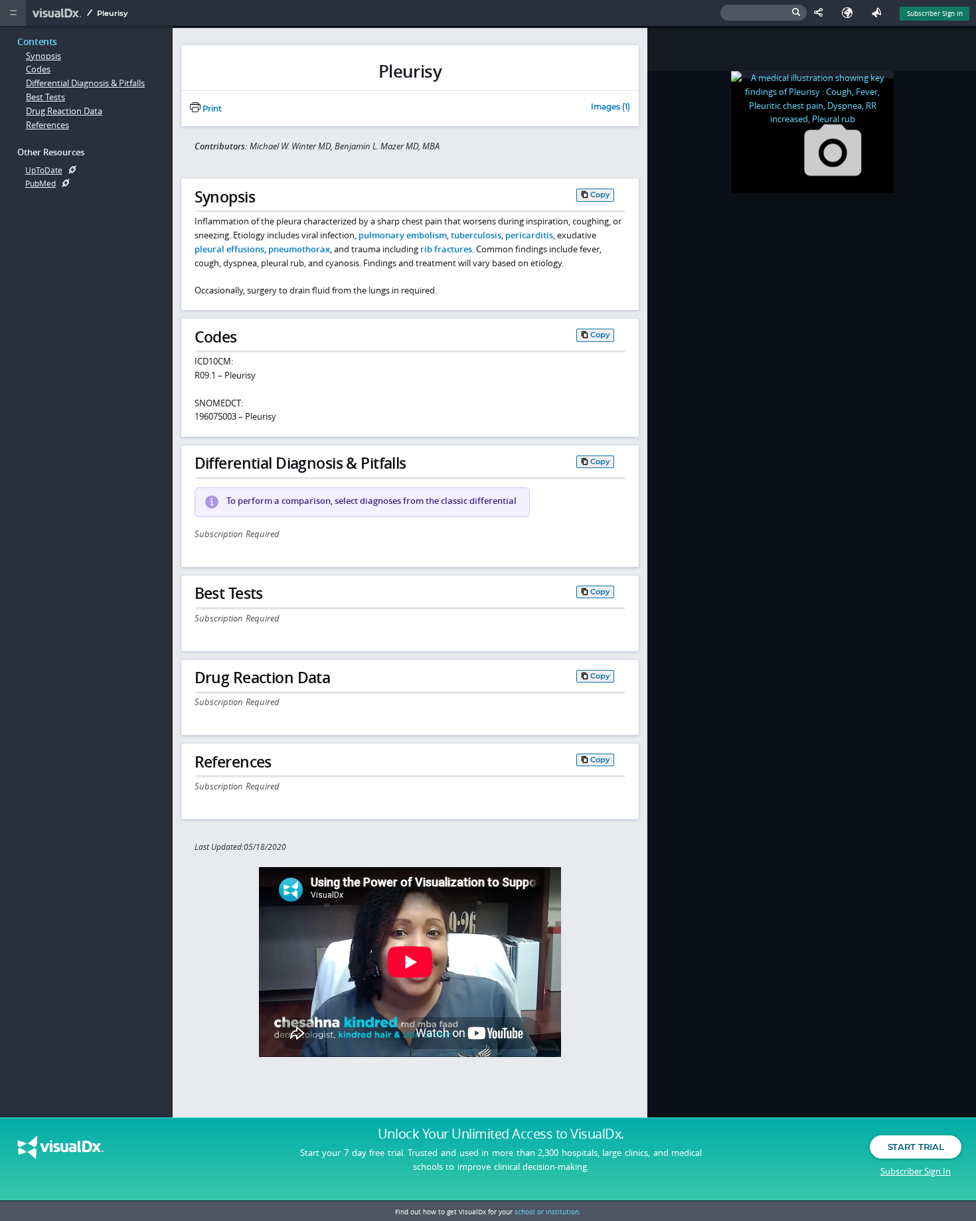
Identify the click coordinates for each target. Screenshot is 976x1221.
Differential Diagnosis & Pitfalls (85, 83)
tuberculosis (476, 235)
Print (211, 109)
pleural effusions (229, 249)
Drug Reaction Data (64, 111)
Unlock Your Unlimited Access (501, 1134)
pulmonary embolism (403, 235)
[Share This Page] (821, 13)
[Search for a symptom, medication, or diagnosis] (763, 13)
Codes (38, 69)
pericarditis (529, 235)
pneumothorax (299, 249)
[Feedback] (879, 13)
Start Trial (915, 1146)
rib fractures (446, 249)
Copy (600, 194)
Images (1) (610, 108)
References (47, 125)
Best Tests (45, 97)
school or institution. (548, 1211)
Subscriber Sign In (935, 13)
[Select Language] (850, 13)
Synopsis (43, 56)
